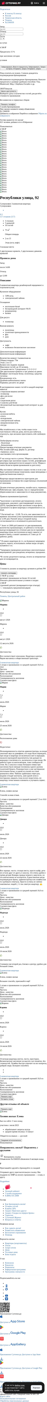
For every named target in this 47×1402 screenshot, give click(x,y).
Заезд (2, 27)
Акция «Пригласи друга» (16, 1211)
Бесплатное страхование (15, 1233)
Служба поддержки (13, 1193)
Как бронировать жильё (15, 1204)
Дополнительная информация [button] (13, 352)
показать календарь (8, 573)
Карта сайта (5, 1396)
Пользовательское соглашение (13, 1399)
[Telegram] (6, 1283)
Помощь (8, 1235)
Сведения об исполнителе (11, 1140)
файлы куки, (20, 1385)
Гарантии (9, 1215)
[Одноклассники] (6, 1286)
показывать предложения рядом (16, 588)
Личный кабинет (12, 1191)
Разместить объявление (15, 1230)
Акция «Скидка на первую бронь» (19, 1213)
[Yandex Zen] (6, 1299)
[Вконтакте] (6, 1293)
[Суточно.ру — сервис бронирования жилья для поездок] (11, 3)
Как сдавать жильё (13, 1228)
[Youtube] (6, 1296)
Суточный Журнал (13, 1217)
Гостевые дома (11, 1252)
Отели (7, 1245)
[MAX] (6, 1290)
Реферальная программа (15, 1269)
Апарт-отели (10, 1248)
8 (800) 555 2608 (12, 1196)
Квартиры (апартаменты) (16, 1243)
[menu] (44, 3)
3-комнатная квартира (9, 663)
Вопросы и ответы (13, 1220)
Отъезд (3, 31)
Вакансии (9, 1265)
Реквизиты (9, 1267)
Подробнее (4, 1181)
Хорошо (36, 1388)
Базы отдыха (10, 1254)
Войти (36, 3)
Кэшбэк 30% (10, 1208)
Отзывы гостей (11, 1206)
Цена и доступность (8, 91)
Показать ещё (6, 1097)
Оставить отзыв (7, 1099)
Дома (7, 1250)
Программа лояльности (15, 1272)
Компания (9, 1263)
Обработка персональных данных (14, 1401)
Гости (2, 36)
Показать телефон (8, 104)
